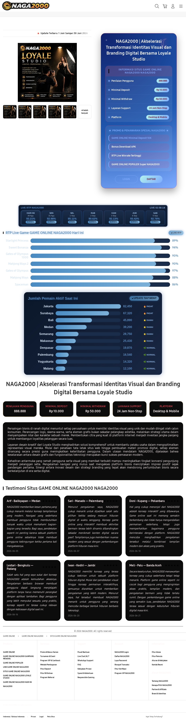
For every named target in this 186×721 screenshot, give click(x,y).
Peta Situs (51, 717)
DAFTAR (151, 179)
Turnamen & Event (47, 656)
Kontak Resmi (157, 665)
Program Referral (47, 677)
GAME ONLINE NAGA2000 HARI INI (17, 682)
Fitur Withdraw (46, 673)
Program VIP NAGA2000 (124, 673)
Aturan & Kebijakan (159, 661)
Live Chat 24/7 (83, 656)
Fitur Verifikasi (120, 669)
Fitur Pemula (157, 656)
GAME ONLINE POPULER (13, 663)
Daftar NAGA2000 (122, 656)
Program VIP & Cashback (50, 661)
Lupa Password (121, 661)
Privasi (33, 717)
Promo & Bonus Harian (49, 652)
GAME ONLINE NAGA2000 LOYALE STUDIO (17, 677)
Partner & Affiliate (159, 689)
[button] (165, 6)
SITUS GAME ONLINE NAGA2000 (16, 671)
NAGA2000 (7, 686)
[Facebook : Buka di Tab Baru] (166, 716)
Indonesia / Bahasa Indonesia (14, 717)
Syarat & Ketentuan (85, 673)
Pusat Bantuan (84, 652)
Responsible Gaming (86, 677)
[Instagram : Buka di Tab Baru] (176, 716)
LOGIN (126, 179)
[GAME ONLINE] (11, 6)
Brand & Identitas (159, 694)
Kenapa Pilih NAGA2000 (162, 685)
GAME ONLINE (9, 652)
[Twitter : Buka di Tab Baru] (171, 716)
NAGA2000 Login (122, 652)
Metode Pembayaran (48, 665)
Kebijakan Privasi (85, 669)
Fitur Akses (156, 652)
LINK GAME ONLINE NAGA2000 (16, 667)
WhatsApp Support (85, 661)
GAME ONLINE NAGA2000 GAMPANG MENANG (18, 657)
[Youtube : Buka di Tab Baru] (181, 716)
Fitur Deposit (45, 669)
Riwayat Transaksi (122, 665)
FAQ (79, 665)
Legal (41, 717)
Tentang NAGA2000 (160, 681)
